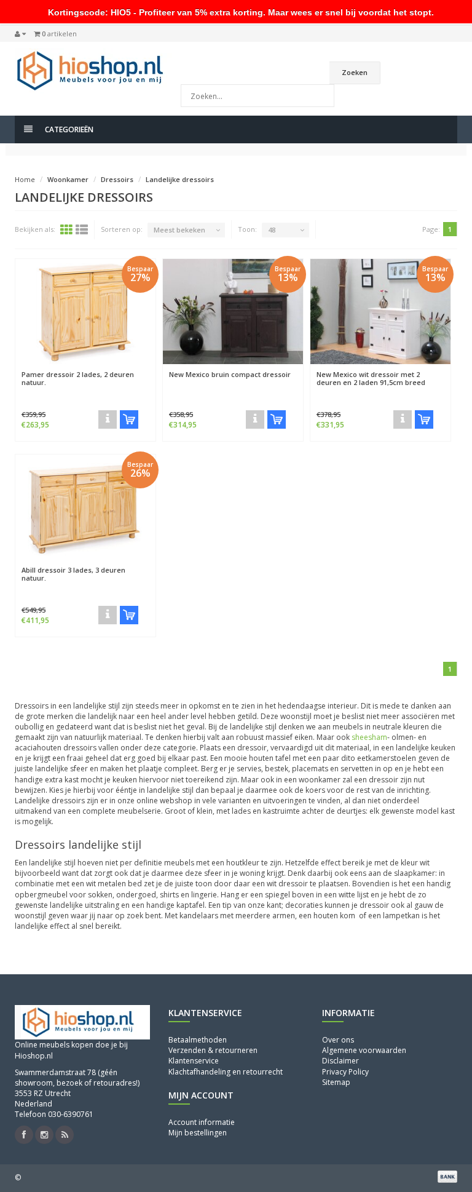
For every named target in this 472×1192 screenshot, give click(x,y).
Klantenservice (193, 1060)
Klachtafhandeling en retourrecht (225, 1072)
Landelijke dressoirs (180, 179)
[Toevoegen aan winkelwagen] (129, 419)
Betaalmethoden (197, 1040)
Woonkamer (67, 179)
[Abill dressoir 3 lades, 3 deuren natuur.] (85, 507)
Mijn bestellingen (197, 1132)
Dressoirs (117, 179)
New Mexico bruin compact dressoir (230, 374)
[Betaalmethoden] (447, 1176)
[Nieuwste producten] (64, 1135)
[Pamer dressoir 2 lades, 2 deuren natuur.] (85, 311)
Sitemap (336, 1082)
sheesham (369, 737)
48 (271, 229)
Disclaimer (340, 1060)
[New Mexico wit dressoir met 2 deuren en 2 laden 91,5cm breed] (380, 311)
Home (25, 179)
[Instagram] (44, 1135)
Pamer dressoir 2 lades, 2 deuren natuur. (78, 378)
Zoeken (355, 72)
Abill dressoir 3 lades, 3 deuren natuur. (73, 573)
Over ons (338, 1040)
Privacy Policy (345, 1072)
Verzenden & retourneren (213, 1050)
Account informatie (201, 1122)
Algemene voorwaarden (364, 1050)
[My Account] (20, 34)
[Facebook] (24, 1135)
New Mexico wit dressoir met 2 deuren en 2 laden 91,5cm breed (371, 378)
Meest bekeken (179, 229)
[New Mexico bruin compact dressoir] (233, 311)
